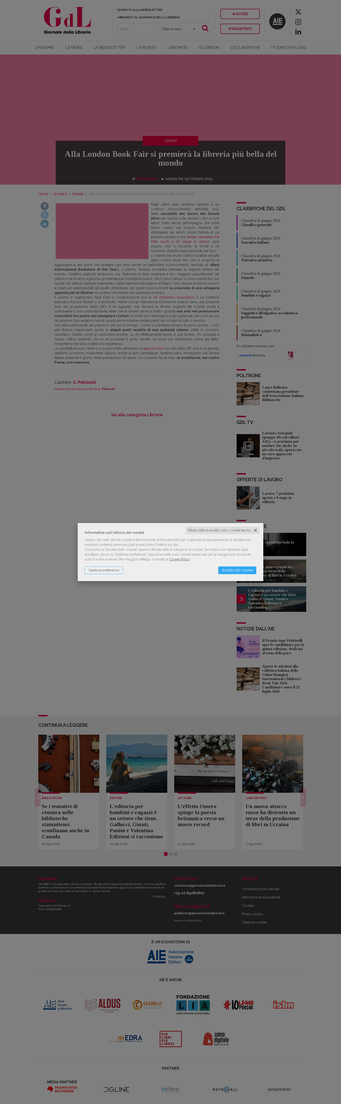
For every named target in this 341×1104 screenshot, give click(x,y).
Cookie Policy (179, 559)
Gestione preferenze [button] (103, 570)
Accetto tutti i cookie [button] (237, 570)
